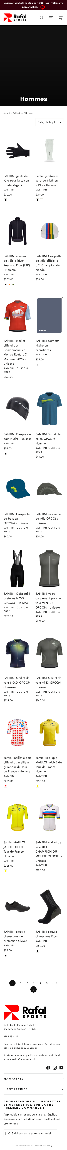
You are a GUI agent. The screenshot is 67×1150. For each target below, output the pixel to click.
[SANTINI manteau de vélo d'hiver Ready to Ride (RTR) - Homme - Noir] (5, 284)
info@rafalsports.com (25, 1044)
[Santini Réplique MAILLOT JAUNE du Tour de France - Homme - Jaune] (37, 786)
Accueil (7, 113)
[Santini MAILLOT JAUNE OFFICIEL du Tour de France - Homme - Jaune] (5, 871)
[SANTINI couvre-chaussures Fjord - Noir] (37, 951)
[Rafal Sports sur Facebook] (48, 1067)
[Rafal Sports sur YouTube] (61, 1067)
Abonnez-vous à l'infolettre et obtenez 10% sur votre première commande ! (32, 1105)
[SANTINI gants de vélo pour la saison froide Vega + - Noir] (5, 200)
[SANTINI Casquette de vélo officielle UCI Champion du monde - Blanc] (37, 284)
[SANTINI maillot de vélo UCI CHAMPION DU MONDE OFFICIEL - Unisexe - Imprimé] (37, 875)
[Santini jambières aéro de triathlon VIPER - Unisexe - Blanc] (41, 200)
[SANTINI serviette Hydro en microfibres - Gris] (37, 364)
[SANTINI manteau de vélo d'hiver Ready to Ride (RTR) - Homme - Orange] (9, 284)
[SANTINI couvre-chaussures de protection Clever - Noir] (5, 955)
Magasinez (14, 1078)
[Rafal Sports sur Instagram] (55, 1067)
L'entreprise (16, 1089)
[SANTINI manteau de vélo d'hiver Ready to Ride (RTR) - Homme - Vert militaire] (13, 284)
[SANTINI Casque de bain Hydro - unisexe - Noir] (5, 453)
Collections (18, 113)
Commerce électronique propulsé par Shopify (33, 1145)
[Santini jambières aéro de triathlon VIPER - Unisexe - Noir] (37, 200)
